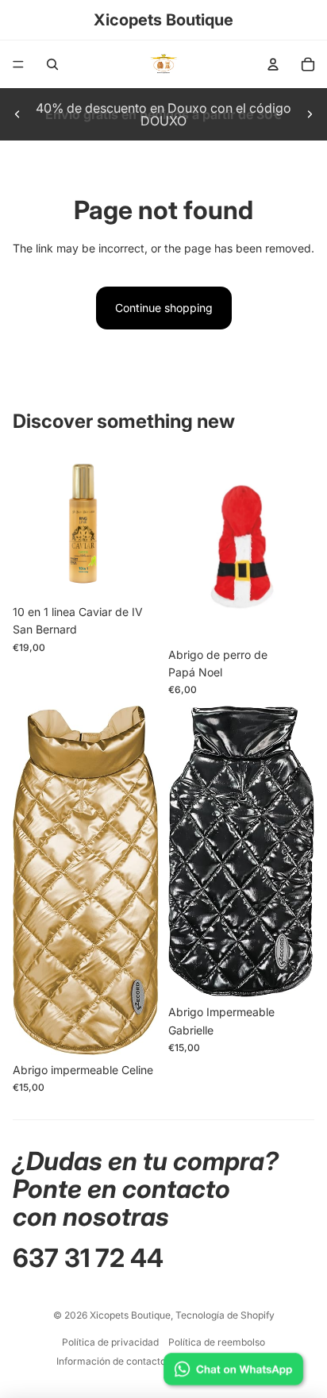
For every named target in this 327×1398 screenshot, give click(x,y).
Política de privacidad (110, 1342)
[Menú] (18, 64)
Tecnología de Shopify (225, 1315)
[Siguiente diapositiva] (309, 114)
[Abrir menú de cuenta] (273, 64)
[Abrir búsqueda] (52, 64)
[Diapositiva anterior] (17, 114)
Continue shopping (164, 307)
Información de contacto (111, 1361)
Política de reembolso (216, 1342)
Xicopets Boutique (130, 1315)
